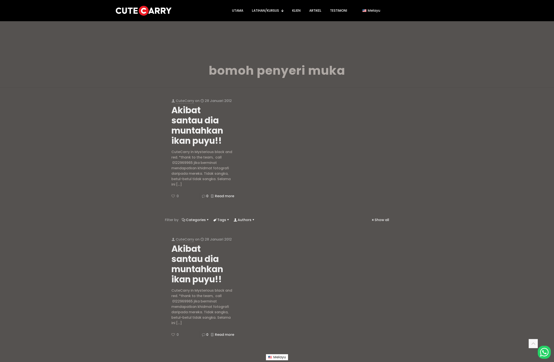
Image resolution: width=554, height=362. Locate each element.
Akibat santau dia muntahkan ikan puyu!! (197, 125)
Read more (224, 196)
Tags (221, 219)
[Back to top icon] (533, 343)
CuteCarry (185, 100)
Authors (244, 219)
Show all (382, 219)
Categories (196, 219)
